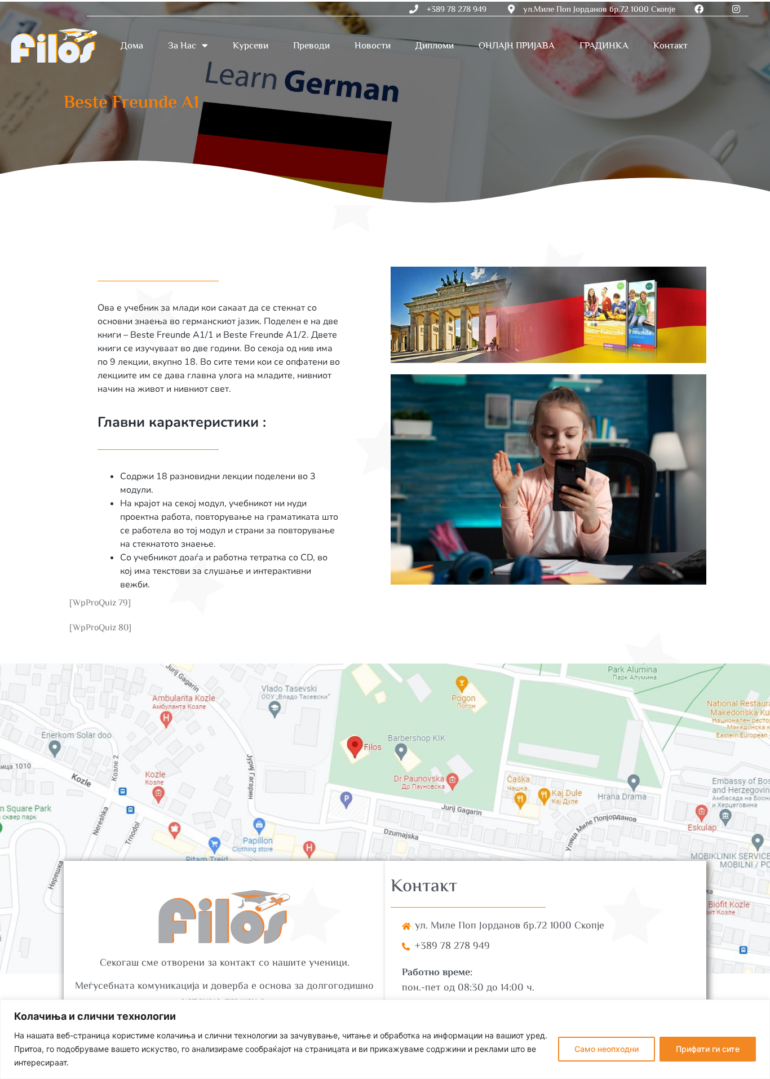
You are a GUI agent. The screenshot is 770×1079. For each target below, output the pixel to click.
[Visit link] (385, 819)
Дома (132, 45)
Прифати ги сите (708, 1049)
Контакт (670, 45)
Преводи (311, 45)
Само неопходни (606, 1049)
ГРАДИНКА (604, 45)
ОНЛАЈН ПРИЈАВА (517, 45)
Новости (373, 45)
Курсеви (250, 45)
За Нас (182, 45)
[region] (385, 1039)
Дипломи (434, 45)
